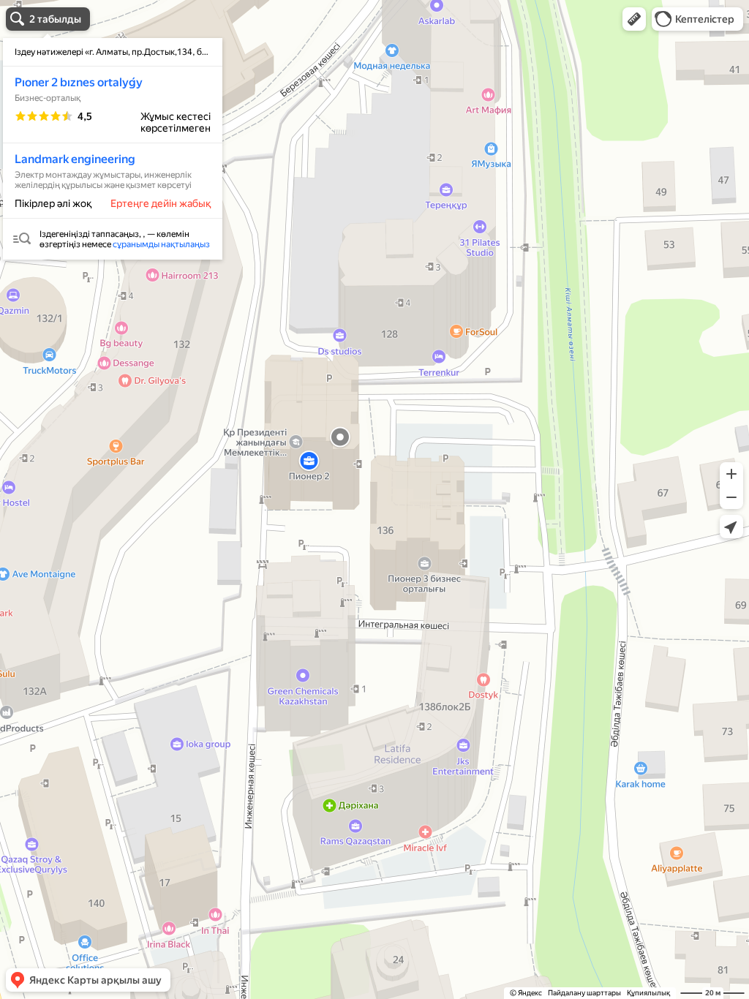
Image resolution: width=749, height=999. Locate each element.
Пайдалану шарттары (584, 993)
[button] (634, 19)
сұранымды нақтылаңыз (161, 244)
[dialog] (112, 149)
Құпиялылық (648, 993)
